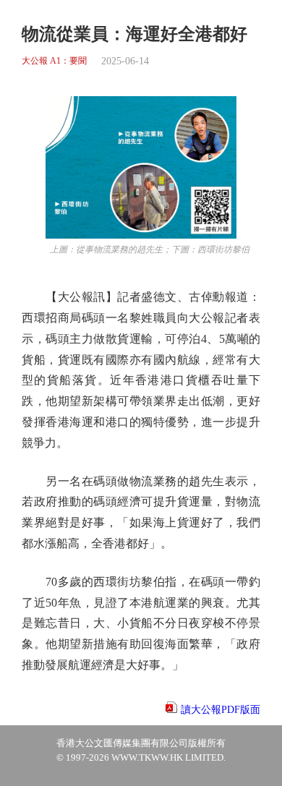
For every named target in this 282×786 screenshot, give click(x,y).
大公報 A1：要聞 (54, 61)
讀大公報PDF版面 (220, 709)
